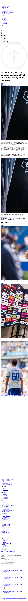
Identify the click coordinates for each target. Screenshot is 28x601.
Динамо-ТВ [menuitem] (6, 532)
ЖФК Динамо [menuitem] (6, 495)
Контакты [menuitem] (5, 504)
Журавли (10, 218)
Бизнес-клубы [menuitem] (6, 480)
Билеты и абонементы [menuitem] (8, 479)
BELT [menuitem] (4, 548)
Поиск (5, 41)
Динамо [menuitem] (5, 494)
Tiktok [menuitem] (4, 542)
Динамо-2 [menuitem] (5, 497)
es (3, 27)
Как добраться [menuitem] (6, 516)
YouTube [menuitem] (5, 538)
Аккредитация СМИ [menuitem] (8, 505)
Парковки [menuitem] (5, 483)
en (3, 26)
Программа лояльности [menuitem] (8, 510)
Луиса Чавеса (4, 217)
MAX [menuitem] (4, 549)
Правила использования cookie (8, 551)
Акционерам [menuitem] (6, 509)
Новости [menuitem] (5, 531)
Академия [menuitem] (5, 498)
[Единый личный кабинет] (2, 33)
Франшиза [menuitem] (5, 506)
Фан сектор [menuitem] (6, 511)
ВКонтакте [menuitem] (5, 539)
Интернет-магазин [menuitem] (7, 488)
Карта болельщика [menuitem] (7, 484)
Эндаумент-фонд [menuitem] (7, 507)
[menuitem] (15, 6)
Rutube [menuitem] (4, 546)
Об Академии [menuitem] (6, 524)
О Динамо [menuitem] (5, 502)
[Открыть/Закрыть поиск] (3, 35)
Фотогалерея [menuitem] (6, 533)
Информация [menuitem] (6, 519)
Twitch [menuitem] (4, 545)
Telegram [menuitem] (5, 540)
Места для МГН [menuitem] (7, 518)
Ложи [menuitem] (4, 481)
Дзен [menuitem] (4, 544)
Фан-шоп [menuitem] (5, 490)
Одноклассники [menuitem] (7, 543)
